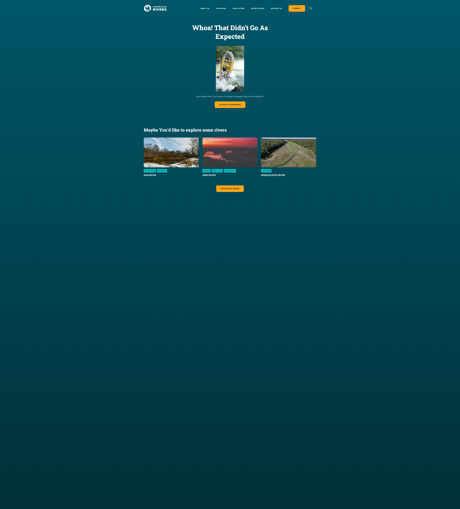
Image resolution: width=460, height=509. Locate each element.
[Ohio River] (230, 152)
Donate (297, 8)
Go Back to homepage (230, 105)
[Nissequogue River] (288, 152)
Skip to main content (154, 15)
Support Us (276, 8)
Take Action (238, 8)
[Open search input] (310, 8)
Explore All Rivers (230, 189)
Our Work (221, 8)
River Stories (257, 8)
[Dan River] (171, 152)
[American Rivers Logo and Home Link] (155, 8)
